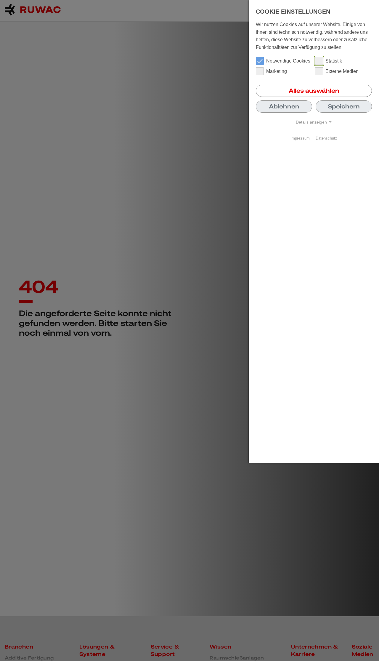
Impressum (300, 138)
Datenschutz (326, 138)
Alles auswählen (314, 90)
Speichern (344, 106)
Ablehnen (284, 106)
